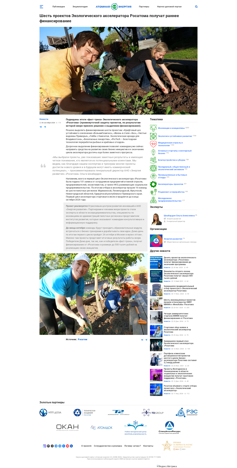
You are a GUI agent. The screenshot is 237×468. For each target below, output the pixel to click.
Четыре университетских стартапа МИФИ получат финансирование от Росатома (178, 315)
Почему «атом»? (132, 446)
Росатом (82, 339)
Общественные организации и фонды (182, 242)
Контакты (148, 446)
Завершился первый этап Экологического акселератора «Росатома (178, 343)
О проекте (86, 446)
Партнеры (144, 6)
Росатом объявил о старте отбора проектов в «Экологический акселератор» (180, 388)
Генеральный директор (176, 221)
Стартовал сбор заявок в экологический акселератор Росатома (177, 329)
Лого (114, 6)
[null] (41, 126)
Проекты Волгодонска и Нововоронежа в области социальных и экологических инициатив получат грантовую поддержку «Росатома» (178, 373)
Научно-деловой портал (169, 6)
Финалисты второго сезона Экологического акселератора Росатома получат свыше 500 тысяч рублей (178, 274)
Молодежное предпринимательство (169, 199)
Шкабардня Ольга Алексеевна (179, 215)
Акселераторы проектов (170, 184)
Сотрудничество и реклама (108, 446)
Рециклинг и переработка (171, 192)
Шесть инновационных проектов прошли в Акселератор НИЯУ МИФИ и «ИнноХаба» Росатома (180, 302)
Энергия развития (174, 219)
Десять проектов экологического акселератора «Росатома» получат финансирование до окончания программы (180, 261)
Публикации (58, 6)
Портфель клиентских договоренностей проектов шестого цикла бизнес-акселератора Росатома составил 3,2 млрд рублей (180, 358)
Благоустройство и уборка (171, 160)
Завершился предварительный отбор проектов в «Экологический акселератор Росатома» (180, 288)
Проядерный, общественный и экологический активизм (174, 168)
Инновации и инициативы (171, 128)
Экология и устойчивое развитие (175, 136)
